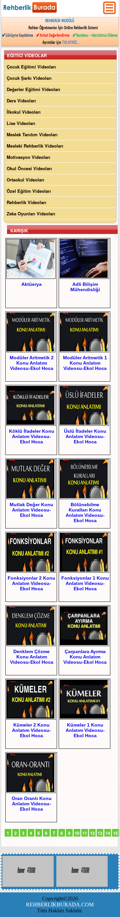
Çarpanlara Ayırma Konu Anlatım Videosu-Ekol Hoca (85, 657)
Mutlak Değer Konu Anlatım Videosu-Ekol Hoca (31, 510)
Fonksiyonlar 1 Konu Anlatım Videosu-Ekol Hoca (85, 583)
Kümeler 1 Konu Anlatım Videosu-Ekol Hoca (85, 730)
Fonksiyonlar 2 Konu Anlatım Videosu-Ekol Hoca (31, 583)
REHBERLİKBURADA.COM (60, 904)
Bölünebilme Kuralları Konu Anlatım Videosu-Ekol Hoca (85, 512)
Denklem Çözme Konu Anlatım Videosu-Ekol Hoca (31, 657)
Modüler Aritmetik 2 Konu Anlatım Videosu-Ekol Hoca (32, 363)
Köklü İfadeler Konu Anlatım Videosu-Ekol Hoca (31, 436)
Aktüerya (31, 284)
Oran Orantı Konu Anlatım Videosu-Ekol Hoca (32, 804)
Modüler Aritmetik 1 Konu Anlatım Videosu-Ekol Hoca (85, 363)
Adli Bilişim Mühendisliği (85, 287)
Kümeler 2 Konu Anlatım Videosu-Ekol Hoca (31, 730)
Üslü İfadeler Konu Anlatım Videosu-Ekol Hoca (85, 436)
